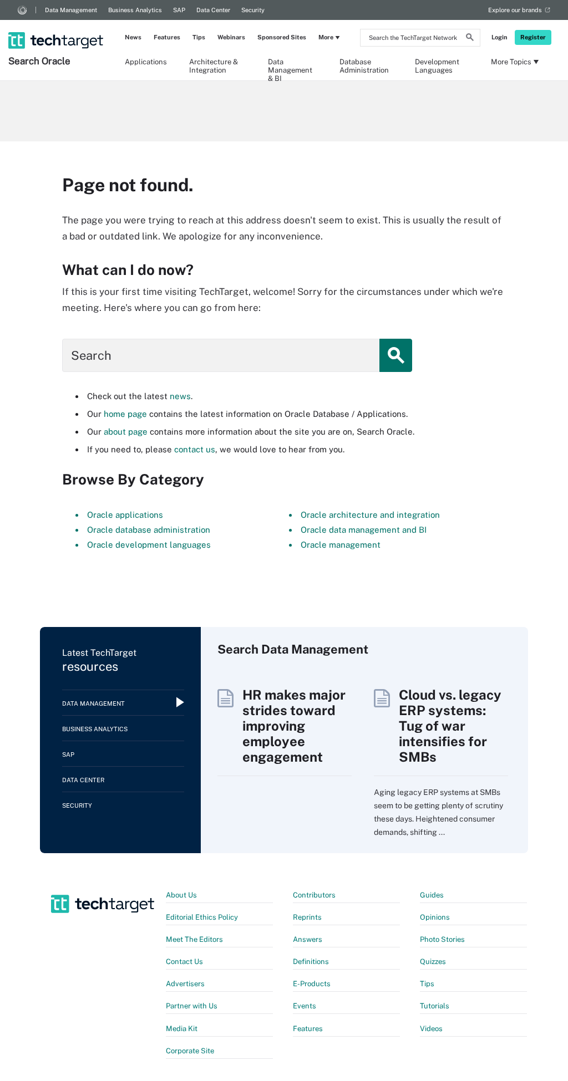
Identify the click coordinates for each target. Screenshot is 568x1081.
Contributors (314, 895)
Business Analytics (135, 10)
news (180, 396)
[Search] (470, 38)
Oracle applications (125, 514)
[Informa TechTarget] (22, 10)
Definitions (311, 961)
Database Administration (364, 65)
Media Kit (181, 1028)
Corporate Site (190, 1051)
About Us (181, 895)
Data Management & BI (290, 65)
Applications (146, 62)
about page (126, 431)
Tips (198, 37)
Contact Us (184, 961)
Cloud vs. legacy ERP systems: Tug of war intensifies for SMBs (450, 725)
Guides (432, 895)
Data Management (71, 10)
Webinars (231, 37)
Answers (307, 939)
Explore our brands (515, 10)
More (325, 37)
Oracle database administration (148, 529)
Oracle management (341, 544)
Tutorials (434, 1006)
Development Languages (437, 65)
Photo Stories (442, 939)
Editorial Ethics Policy (202, 917)
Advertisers (185, 984)
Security (253, 10)
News (133, 37)
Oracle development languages (149, 544)
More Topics (511, 62)
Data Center (213, 10)
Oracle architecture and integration (370, 514)
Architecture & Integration (213, 65)
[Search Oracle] (57, 26)
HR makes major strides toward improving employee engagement (294, 725)
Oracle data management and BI (364, 529)
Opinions (435, 917)
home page (125, 414)
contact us (194, 449)
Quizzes (433, 961)
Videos (431, 1028)
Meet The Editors (194, 939)
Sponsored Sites (281, 37)
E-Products (312, 984)
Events (304, 1006)
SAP (179, 10)
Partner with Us (191, 1006)
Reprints (307, 917)
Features (167, 37)
